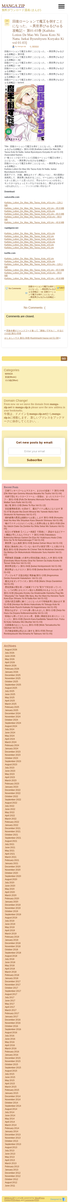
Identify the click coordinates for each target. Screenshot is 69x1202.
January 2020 (11, 901)
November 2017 (13, 984)
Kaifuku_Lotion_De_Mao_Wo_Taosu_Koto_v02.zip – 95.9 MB (34, 208)
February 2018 (12, 975)
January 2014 (11, 1131)
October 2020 (11, 873)
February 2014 (12, 1128)
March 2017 (10, 1010)
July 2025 (9, 691)
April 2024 (10, 739)
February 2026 (12, 669)
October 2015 (11, 1064)
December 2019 (13, 905)
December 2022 (13, 790)
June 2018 (10, 962)
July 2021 (9, 844)
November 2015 (13, 1061)
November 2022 (13, 793)
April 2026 (10, 662)
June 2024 (10, 732)
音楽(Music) (10, 377)
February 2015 (12, 1090)
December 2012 (13, 1173)
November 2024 (13, 716)
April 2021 (10, 854)
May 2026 (10, 659)
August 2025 (11, 688)
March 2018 (10, 972)
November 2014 (13, 1099)
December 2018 (13, 943)
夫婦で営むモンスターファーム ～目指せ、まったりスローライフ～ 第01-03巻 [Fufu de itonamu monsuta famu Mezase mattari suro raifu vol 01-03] (34, 499)
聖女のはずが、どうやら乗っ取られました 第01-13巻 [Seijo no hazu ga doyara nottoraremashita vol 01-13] (34, 611)
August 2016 (11, 1032)
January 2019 (11, 940)
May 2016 (10, 1042)
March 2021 (10, 857)
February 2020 (12, 898)
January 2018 (11, 978)
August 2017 (11, 994)
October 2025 (11, 681)
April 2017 (10, 1007)
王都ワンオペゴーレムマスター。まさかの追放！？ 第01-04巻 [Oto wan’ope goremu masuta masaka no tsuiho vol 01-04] (34, 492)
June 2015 (10, 1077)
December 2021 (13, 828)
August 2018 (11, 956)
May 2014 (10, 1118)
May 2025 (10, 697)
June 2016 (10, 1039)
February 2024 (12, 745)
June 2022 (10, 809)
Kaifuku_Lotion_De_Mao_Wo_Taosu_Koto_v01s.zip (29, 233)
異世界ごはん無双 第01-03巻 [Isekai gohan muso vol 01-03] (33, 543)
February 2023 (12, 783)
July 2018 (9, 959)
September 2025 (13, 685)
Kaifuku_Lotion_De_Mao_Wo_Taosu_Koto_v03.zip (29, 245)
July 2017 (9, 997)
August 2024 (11, 726)
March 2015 (10, 1087)
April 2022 (10, 815)
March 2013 (10, 1163)
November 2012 (13, 1176)
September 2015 (13, 1067)
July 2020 (9, 882)
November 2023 (13, 755)
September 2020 (13, 876)
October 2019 (11, 911)
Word (37, 1198)
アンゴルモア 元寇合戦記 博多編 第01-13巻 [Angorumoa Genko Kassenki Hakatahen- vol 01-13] (31, 576)
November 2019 (13, 908)
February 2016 (12, 1051)
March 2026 (10, 665)
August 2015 (11, 1071)
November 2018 (13, 946)
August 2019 (11, 917)
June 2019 (10, 924)
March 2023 (10, 780)
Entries (7, 1200)
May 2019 (10, 927)
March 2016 (10, 1048)
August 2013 (11, 1147)
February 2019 (12, 937)
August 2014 (11, 1109)
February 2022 (12, 822)
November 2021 (13, 831)
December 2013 (13, 1134)
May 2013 (10, 1157)
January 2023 (11, 787)
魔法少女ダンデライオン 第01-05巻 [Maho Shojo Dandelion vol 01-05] (33, 582)
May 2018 (10, 965)
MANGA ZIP (9, 1198)
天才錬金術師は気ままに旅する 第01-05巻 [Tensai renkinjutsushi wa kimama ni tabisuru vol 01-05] (28, 632)
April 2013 (10, 1160)
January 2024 (11, 748)
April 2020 (10, 892)
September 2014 (13, 1106)
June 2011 (10, 1185)
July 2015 (9, 1074)
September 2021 (13, 838)
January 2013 (11, 1169)
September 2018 (13, 953)
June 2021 (10, 847)
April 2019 (10, 930)
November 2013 (13, 1138)
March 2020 (10, 895)
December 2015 (13, 1058)
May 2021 (10, 850)
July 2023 (9, 767)
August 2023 (11, 764)
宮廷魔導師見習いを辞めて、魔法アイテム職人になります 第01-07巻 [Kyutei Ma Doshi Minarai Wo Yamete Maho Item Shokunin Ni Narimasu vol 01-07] (33, 511)
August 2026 (11, 649)
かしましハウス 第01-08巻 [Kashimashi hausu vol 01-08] (31, 338)
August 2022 (11, 803)
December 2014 (13, 1096)
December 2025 (13, 675)
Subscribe (34, 460)
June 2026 (10, 656)
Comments (29, 1200)
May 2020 (10, 889)
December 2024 (13, 713)
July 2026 (9, 653)
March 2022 (10, 819)
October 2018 (11, 949)
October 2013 (11, 1141)
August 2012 (11, 1182)
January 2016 (11, 1055)
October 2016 (11, 1026)
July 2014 (9, 1112)
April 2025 (10, 700)
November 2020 (13, 870)
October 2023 (11, 758)
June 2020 (10, 886)
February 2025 (12, 707)
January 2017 (11, 1016)
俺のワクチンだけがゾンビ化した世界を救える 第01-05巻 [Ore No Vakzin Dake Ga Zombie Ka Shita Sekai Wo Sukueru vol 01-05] (34, 526)
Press (42, 1198)
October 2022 (11, 796)
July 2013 (9, 1150)
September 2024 (13, 723)
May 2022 (10, 812)
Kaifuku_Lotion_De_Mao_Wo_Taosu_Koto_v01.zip (29, 247)
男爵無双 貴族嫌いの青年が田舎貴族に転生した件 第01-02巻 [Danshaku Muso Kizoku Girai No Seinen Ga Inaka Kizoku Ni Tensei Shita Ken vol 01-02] (33, 560)
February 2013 (12, 1166)
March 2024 (10, 742)
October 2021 (11, 834)
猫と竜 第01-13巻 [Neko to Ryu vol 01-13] (25, 505)
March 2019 (10, 933)
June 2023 (10, 771)
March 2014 (10, 1125)
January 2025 (11, 710)
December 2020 (13, 866)
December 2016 (13, 1020)
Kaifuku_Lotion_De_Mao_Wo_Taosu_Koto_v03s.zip (29, 211)
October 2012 (11, 1179)
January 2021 (11, 863)
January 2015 (11, 1093)
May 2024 (10, 736)
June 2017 (10, 1000)
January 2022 (11, 825)
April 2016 (10, 1045)
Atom (18, 1200)
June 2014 (10, 1115)
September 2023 (13, 761)
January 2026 (11, 672)
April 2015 (10, 1083)
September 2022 (13, 799)
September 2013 (13, 1144)
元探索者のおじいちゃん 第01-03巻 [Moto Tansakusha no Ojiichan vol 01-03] (32, 626)
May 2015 (10, 1080)
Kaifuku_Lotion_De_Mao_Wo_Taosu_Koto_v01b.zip (29, 242)
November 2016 (13, 1023)
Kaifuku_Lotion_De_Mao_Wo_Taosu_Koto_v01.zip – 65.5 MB (34, 214)
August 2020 (11, 879)
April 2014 (10, 1122)
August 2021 (11, 841)
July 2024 (9, 729)
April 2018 (10, 968)
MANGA (35, 46)
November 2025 (13, 678)
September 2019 (13, 914)
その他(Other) (11, 380)
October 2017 (11, 988)
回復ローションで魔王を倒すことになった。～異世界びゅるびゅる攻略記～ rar (42, 289)
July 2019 (9, 921)
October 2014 (11, 1102)
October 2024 (11, 720)
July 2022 (9, 806)
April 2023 (10, 777)
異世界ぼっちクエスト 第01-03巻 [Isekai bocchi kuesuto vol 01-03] (33, 571)
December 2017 (13, 981)
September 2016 (13, 1029)
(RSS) (13, 1200)
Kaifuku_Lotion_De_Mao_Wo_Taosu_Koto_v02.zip (29, 236)
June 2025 (10, 694)
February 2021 (12, 860)
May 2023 (10, 774)
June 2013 (10, 1154)
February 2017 (12, 1013)
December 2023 (13, 752)
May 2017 (10, 1004)
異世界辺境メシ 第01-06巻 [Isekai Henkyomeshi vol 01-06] (33, 566)
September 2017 (13, 991)
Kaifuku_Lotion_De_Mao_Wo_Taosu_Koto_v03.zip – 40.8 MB (34, 222)
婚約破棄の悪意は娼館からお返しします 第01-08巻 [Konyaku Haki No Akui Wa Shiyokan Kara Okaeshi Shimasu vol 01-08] (33, 519)
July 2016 (9, 1035)
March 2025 (10, 704)
